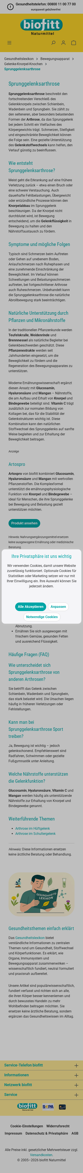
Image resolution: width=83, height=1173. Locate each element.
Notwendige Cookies (42, 617)
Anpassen (58, 607)
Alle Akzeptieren (30, 607)
